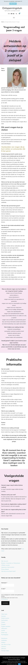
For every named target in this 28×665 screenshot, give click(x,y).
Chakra (3, 622)
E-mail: (3, 588)
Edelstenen (4, 638)
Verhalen (3, 646)
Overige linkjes (5, 650)
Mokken (3, 642)
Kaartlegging (4, 634)
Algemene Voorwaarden (7, 567)
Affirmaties (4, 628)
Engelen (3, 624)
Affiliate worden (5, 565)
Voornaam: (4, 582)
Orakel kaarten (5, 618)
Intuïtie (3, 630)
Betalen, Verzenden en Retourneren (10, 563)
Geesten (3, 616)
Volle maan (4, 614)
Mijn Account (4, 561)
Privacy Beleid (5, 569)
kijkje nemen (13, 3)
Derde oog (4, 632)
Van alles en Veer (6, 644)
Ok (19, 664)
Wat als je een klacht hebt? (8, 571)
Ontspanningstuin (12, 8)
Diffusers (3, 648)
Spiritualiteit (4, 620)
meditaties (4, 640)
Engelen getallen (5, 626)
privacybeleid (4, 599)
